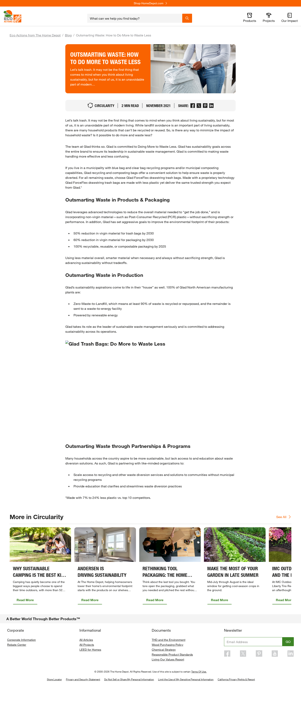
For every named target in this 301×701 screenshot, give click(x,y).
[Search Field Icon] (187, 18)
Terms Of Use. (199, 671)
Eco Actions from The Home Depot (35, 35)
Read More (25, 600)
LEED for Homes (90, 649)
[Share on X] (199, 105)
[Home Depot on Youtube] (275, 653)
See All (281, 517)
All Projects (86, 644)
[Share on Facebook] (192, 105)
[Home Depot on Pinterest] (259, 653)
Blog (68, 35)
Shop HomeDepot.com (148, 3)
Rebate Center (16, 644)
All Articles (86, 639)
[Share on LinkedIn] (211, 105)
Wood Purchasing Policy (167, 644)
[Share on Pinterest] (205, 105)
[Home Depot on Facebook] (227, 653)
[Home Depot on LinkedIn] (290, 653)
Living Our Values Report (168, 659)
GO (288, 642)
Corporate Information (21, 639)
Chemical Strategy (164, 649)
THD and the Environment (168, 639)
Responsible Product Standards (172, 654)
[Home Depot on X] (243, 653)
